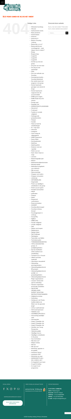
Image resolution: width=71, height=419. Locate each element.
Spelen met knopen (37, 228)
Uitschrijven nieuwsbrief (38, 261)
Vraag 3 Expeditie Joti (37, 325)
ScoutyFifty (34, 216)
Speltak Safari (35, 232)
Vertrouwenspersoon (37, 309)
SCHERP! (34, 205)
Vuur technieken (36, 339)
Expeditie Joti (35, 104)
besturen (33, 36)
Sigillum (33, 218)
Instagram (34, 131)
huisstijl (33, 122)
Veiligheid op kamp (36, 296)
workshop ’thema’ (36, 352)
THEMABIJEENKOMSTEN (39, 242)
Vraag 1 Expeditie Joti (37, 321)
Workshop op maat (36, 356)
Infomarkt (34, 129)
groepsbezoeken (36, 118)
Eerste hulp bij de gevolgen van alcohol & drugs (38, 87)
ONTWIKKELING (36, 180)
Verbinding (34, 298)
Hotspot (33, 120)
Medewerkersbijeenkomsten (39, 162)
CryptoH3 (34, 60)
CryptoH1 (34, 56)
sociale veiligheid (36, 224)
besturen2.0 (34, 38)
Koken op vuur (35, 151)
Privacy (39, 416)
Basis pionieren (35, 32)
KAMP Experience (36, 137)
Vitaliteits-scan (35, 311)
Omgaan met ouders (37, 174)
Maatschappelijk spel (37, 158)
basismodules (35, 34)
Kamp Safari (34, 139)
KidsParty (34, 143)
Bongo (33, 52)
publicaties (34, 193)
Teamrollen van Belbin (37, 238)
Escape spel (34, 102)
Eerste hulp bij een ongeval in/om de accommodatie (36, 92)
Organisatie (34, 182)
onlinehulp (34, 178)
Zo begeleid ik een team (38, 362)
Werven (33, 344)
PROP (33, 191)
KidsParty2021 (35, 145)
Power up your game (37, 187)
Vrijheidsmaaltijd (36, 331)
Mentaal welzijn (35, 164)
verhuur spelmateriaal (37, 308)
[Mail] (18, 389)
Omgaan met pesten (37, 176)
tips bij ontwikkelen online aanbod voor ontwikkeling (37, 251)
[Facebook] (4, 389)
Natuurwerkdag (35, 172)
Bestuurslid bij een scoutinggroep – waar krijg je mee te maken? (38, 48)
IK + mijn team (35, 127)
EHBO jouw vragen (36, 96)
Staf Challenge (35, 234)
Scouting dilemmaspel (37, 207)
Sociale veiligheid (36, 222)
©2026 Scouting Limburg (30, 416)
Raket (33, 197)
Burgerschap (35, 54)
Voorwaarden (35, 319)
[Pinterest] (15, 389)
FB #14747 (34, 108)
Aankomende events (37, 30)
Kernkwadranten (36, 141)
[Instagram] (11, 389)
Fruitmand (34, 110)
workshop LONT (36, 354)
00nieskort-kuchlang (37, 27)
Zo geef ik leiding (36, 364)
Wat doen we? (35, 340)
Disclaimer (44, 416)
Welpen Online (35, 342)
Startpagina (34, 236)
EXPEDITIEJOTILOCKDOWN (39, 106)
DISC (32, 71)
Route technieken (36, 203)
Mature (33, 160)
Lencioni (33, 156)
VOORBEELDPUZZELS (38, 313)
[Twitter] (7, 389)
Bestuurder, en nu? (36, 44)
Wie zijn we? (35, 346)
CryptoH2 (34, 58)
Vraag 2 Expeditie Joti (37, 323)
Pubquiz (33, 195)
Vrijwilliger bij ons (36, 333)
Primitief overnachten (37, 189)
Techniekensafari (36, 240)
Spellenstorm (35, 230)
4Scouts (33, 29)
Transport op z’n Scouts (38, 255)
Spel (32, 226)
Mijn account (35, 170)
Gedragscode (35, 116)
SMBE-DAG (34, 220)
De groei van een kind (37, 65)
